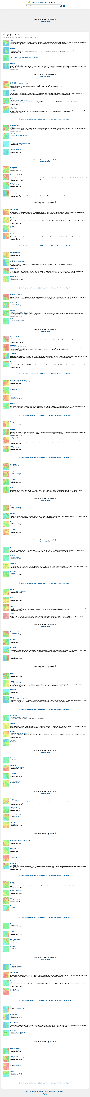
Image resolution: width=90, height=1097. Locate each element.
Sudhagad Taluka (15, 303)
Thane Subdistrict (24, 1024)
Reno (11, 99)
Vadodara (13, 732)
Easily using (46, 119)
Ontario (15, 108)
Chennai (12, 90)
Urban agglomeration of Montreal (26, 57)
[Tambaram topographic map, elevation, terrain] (6, 321)
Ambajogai (13, 765)
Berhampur (13, 689)
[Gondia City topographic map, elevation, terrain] (6, 1033)
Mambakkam (13, 807)
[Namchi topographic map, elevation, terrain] (6, 884)
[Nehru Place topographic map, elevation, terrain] (6, 574)
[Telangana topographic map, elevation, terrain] (6, 424)
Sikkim (14, 883)
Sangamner (13, 388)
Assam (14, 648)
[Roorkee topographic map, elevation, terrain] (6, 185)
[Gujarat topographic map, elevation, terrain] (6, 228)
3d (10, 141)
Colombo (12, 965)
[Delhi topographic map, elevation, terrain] (6, 490)
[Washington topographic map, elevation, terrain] (6, 607)
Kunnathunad (14, 758)
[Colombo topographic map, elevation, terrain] (6, 967)
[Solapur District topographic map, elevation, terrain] (6, 783)
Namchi (12, 882)
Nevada (18, 100)
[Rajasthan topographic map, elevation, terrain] (6, 220)
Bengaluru (13, 345)
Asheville (12, 310)
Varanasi (12, 723)
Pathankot (13, 773)
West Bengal (15, 865)
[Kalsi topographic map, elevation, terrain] (6, 449)
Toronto (12, 107)
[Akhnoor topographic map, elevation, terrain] (6, 1074)
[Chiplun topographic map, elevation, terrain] (6, 934)
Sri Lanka (12, 48)
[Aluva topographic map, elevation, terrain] (6, 550)
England (19, 481)
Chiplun (12, 931)
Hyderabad (13, 82)
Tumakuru (13, 822)
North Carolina (20, 312)
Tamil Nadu (15, 92)
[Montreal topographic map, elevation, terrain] (6, 58)
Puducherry (13, 1014)
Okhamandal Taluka (21, 698)
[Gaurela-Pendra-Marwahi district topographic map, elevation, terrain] (6, 843)
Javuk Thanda (29, 381)
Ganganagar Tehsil (22, 143)
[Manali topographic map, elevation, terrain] (6, 474)
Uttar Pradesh (16, 557)
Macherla (23, 381)
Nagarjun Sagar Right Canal (18, 380)
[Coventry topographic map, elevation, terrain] (6, 482)
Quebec (16, 57)
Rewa (11, 597)
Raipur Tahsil (23, 591)
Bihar (11, 362)
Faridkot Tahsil (20, 682)
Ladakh (12, 613)
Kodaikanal (21, 1057)
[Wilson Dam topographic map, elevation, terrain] (6, 136)
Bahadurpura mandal (23, 83)
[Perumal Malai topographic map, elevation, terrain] (6, 1059)
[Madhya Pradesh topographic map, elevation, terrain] (6, 440)
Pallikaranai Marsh (15, 149)
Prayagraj (13, 563)
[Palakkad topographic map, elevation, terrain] (6, 516)
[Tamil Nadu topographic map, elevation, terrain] (6, 356)
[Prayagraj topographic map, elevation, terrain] (6, 566)
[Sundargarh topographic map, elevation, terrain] (6, 169)
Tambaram (13, 319)
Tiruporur (21, 808)
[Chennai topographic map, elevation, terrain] (6, 93)
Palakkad (12, 513)
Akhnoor (12, 1071)
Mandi (12, 506)
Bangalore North (22, 346)
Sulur (11, 924)
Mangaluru (13, 260)
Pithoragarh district (16, 294)
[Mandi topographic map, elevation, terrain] (6, 508)
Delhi (11, 487)
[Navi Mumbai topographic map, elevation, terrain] (6, 1025)
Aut (23, 1008)
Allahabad (22, 565)
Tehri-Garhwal (14, 632)
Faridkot (12, 681)
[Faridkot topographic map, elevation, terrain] (6, 683)
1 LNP (29, 143)
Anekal (12, 395)
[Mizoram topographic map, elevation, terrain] (6, 432)
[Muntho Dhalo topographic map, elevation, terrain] (6, 279)
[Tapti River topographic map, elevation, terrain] (6, 532)
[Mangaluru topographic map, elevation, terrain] (6, 262)
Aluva (11, 547)
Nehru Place (13, 572)
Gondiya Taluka (23, 1032)
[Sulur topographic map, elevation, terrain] (6, 926)
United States (13, 100)
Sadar (21, 725)
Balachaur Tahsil (15, 939)
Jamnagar (13, 740)
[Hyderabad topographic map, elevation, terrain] (6, 84)
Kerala (14, 515)
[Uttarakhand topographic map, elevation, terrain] (6, 271)
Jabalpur (12, 403)
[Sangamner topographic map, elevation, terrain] (6, 390)
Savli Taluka (13, 947)
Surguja (12, 799)
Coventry (12, 479)
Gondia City (13, 1031)
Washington (13, 605)
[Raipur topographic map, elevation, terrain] (6, 592)
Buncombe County (28, 312)
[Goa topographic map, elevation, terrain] (6, 193)
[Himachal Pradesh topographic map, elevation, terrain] (6, 339)
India (11, 40)
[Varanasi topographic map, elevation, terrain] (6, 726)
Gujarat (12, 226)
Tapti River (13, 529)
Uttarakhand (16, 184)
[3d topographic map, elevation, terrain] (6, 144)
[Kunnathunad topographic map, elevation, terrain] (6, 760)
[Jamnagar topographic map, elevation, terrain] (6, 742)
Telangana (15, 83)
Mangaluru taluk (22, 261)
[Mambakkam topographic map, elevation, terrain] (6, 809)
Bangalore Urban (15, 252)
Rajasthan (15, 143)
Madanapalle (13, 715)
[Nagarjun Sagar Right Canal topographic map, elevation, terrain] (6, 383)
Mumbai (12, 63)
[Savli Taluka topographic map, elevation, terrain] (6, 949)
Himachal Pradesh (15, 337)
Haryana (12, 981)
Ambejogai (22, 767)
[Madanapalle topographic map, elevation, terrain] (6, 718)
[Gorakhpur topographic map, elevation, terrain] (6, 558)
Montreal (12, 56)
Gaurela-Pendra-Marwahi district (20, 840)
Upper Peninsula (15, 125)
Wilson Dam (13, 134)
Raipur (12, 589)
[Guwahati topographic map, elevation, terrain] (6, 650)
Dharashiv (13, 856)
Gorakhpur (13, 555)
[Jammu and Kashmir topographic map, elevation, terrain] (6, 177)
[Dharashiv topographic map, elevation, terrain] (6, 858)
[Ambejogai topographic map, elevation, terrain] (6, 991)
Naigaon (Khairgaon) (16, 890)
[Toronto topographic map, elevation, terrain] (6, 109)
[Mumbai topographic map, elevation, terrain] (6, 66)
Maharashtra (16, 65)
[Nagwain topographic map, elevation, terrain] (6, 1009)
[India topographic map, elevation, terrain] (6, 43)
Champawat (13, 464)
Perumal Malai (14, 1056)
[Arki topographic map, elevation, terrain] (6, 900)
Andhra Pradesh (16, 381)
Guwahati (13, 647)
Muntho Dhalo (14, 276)
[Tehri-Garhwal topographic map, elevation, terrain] (6, 634)
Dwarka (12, 697)
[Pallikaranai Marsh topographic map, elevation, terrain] (6, 152)
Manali (12, 472)
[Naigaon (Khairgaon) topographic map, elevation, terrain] (6, 893)
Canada (11, 57)
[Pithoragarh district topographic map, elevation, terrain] (6, 297)
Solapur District (15, 781)
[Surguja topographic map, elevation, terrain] (6, 801)
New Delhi (13, 639)
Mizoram (12, 429)
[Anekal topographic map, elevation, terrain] (6, 398)
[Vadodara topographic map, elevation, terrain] (6, 734)
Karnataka (13, 234)
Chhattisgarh (16, 591)
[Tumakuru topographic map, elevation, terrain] (6, 825)
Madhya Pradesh (17, 405)
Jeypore (12, 906)
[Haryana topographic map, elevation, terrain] (6, 983)
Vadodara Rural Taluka (22, 733)
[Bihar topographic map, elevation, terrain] (6, 364)
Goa (11, 191)
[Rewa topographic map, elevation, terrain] (6, 600)
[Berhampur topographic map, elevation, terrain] (6, 692)
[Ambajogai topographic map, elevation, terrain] (6, 768)
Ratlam (12, 1064)
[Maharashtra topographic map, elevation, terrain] (6, 212)
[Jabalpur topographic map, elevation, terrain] (6, 406)
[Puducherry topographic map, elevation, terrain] (6, 1017)
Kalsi (11, 446)
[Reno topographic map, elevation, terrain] (6, 101)
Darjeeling (13, 863)
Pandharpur (13, 522)
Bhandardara (26, 135)
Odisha (14, 168)
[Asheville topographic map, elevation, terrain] (6, 313)
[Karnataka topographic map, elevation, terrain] (6, 236)
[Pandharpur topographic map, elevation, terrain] (6, 524)
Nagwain (12, 1007)
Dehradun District (15, 815)
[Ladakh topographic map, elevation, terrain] (6, 616)
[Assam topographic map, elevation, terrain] (6, 676)
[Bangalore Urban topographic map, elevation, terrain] (6, 255)
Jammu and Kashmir (16, 175)
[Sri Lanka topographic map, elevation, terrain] (6, 50)
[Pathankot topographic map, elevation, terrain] (6, 776)
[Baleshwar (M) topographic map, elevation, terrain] (6, 850)
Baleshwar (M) (14, 848)
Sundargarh (13, 167)
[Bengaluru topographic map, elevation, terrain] (6, 347)
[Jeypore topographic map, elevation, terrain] (6, 908)
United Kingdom (13, 481)
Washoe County (24, 100)
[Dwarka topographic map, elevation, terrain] (6, 699)
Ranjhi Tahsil (24, 405)
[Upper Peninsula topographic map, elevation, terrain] (6, 128)
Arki (11, 898)
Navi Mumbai (14, 1022)
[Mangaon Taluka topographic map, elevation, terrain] (6, 1051)
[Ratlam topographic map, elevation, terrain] (6, 1066)
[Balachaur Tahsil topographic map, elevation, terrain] (6, 941)
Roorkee (12, 183)
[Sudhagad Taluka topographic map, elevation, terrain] (6, 305)
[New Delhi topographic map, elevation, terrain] (6, 642)
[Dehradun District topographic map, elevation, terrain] (6, 817)
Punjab (14, 682)
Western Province (19, 966)
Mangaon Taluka (15, 1048)
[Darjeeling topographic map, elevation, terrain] (6, 866)
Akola (21, 135)
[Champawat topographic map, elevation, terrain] (6, 466)
